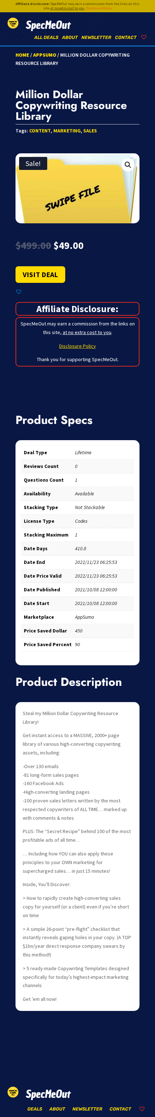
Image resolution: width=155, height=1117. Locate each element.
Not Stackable (90, 507)
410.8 (80, 548)
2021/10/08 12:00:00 (96, 589)
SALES (90, 130)
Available (84, 493)
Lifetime (83, 452)
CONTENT (40, 130)
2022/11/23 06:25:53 (96, 562)
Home (22, 55)
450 (79, 630)
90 (77, 644)
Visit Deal (40, 274)
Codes (81, 521)
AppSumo (44, 55)
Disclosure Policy (99, 8)
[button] (127, 164)
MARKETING (67, 130)
